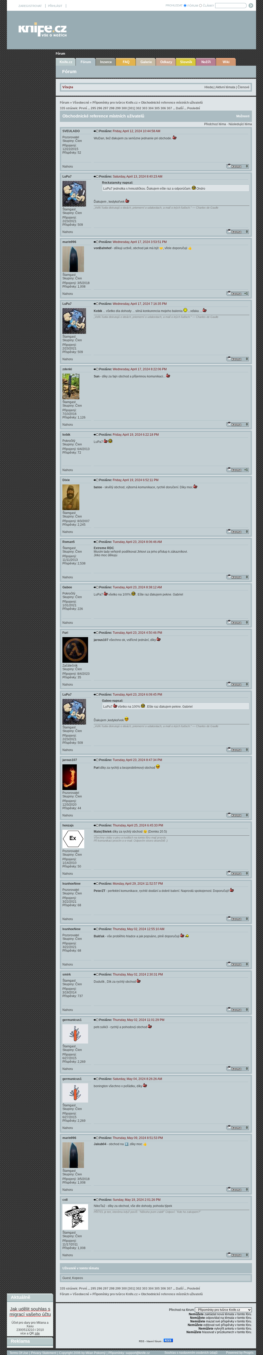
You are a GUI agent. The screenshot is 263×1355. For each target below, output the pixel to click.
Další (179, 108)
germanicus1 (72, 1020)
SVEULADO (71, 131)
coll (65, 1200)
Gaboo (67, 587)
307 (169, 108)
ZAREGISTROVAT (30, 5)
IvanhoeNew (71, 883)
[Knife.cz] (42, 35)
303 (144, 108)
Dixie (66, 480)
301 (131, 108)
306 (163, 108)
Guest (66, 1278)
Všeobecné (81, 102)
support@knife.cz (138, 1353)
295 (93, 108)
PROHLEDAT (174, 5)
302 (138, 108)
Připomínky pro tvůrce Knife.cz (115, 102)
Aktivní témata (225, 87)
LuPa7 (67, 176)
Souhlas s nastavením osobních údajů (191, 1352)
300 (124, 108)
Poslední (193, 108)
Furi (65, 633)
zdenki (67, 369)
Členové (243, 87)
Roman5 (68, 542)
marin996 (69, 242)
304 (151, 108)
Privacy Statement (43, 1353)
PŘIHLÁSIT (55, 5)
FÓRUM (192, 5)
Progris (248, 1352)
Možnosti (242, 116)
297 (105, 108)
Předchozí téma (215, 124)
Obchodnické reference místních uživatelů (172, 102)
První (83, 108)
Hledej (209, 87)
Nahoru (67, 166)
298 (112, 108)
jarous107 (69, 760)
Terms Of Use (19, 1353)
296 (99, 108)
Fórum (60, 53)
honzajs (68, 825)
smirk (66, 974)
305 (157, 108)
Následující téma (240, 124)
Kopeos (77, 1278)
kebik (66, 434)
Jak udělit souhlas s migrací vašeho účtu (30, 1312)
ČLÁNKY (208, 5)
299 (118, 108)
